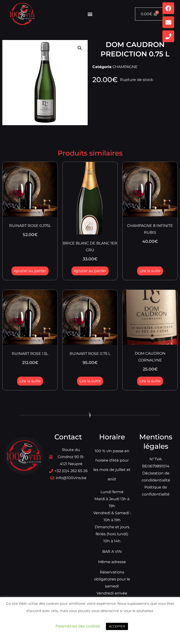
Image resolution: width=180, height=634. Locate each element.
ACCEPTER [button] (117, 626)
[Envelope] (168, 22)
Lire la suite (150, 271)
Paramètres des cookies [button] (78, 626)
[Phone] (168, 36)
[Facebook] (168, 8)
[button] (90, 14)
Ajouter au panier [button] (30, 271)
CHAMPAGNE (125, 67)
